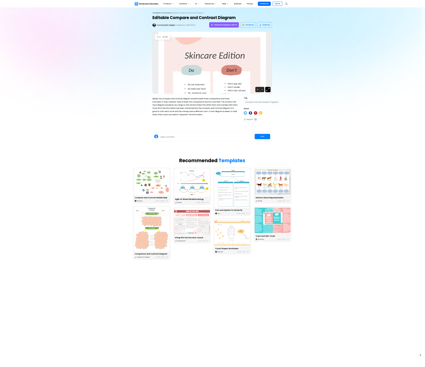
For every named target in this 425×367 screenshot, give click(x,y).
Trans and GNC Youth (265, 236)
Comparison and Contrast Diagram (151, 254)
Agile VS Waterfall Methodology (189, 199)
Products (167, 3)
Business (237, 3)
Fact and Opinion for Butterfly (228, 210)
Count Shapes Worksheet (226, 248)
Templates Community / (162, 13)
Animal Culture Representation (269, 197)
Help (224, 3)
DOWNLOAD (264, 4)
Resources (209, 3)
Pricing (250, 3)
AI (196, 3)
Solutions (183, 3)
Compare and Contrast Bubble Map (151, 197)
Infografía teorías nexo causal (189, 237)
